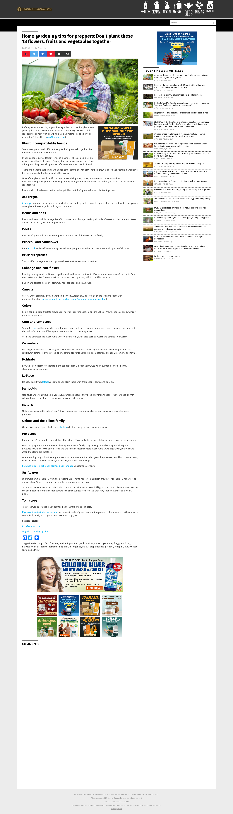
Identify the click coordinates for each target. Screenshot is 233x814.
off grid (67, 546)
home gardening (39, 546)
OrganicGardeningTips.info (35, 531)
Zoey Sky (41, 48)
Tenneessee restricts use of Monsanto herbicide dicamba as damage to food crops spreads (180, 228)
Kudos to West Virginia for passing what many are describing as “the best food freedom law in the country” (181, 104)
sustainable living (31, 550)
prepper (109, 546)
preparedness (97, 546)
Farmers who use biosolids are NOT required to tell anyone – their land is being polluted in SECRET (180, 86)
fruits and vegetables (91, 543)
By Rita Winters (169, 149)
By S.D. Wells (168, 184)
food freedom (51, 543)
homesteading (56, 546)
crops (41, 543)
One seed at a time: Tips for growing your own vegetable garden (73, 299)
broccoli (31, 248)
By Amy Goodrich (169, 259)
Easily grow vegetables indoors (167, 256)
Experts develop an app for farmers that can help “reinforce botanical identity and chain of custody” (180, 172)
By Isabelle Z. (168, 251)
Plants (85, 546)
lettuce (45, 382)
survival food (131, 546)
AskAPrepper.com (56, 137)
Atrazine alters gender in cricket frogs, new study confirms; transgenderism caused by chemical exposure (179, 135)
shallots (63, 427)
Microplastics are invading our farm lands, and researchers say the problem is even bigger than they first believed (181, 247)
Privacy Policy (116, 809)
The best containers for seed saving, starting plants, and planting (182, 199)
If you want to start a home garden (39, 512)
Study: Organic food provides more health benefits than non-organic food (180, 209)
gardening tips (110, 543)
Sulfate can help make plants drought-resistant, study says (179, 163)
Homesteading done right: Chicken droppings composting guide (181, 217)
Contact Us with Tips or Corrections (116, 802)
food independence (69, 543)
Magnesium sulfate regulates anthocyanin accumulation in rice (181, 113)
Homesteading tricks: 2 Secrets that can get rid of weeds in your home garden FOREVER (181, 155)
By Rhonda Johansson (171, 201)
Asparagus (27, 203)
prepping (119, 546)
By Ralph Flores (169, 98)
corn (34, 328)
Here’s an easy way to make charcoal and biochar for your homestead (179, 237)
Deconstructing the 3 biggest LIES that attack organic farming (180, 181)
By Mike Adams (169, 129)
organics (77, 546)
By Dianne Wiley (169, 213)
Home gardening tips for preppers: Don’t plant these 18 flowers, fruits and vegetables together (182, 76)
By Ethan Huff (168, 90)
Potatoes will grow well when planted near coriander (48, 466)
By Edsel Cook (169, 166)
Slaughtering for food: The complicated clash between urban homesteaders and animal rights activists (180, 145)
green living (124, 543)
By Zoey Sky (168, 80)
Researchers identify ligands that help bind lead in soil (178, 95)
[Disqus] (80, 681)
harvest (26, 546)
